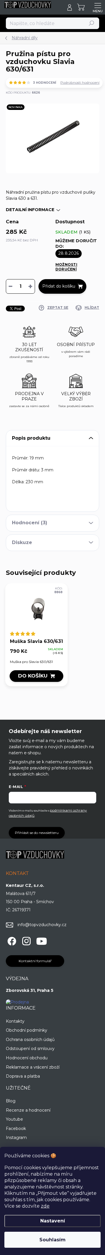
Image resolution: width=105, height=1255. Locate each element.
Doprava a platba (23, 1076)
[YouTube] (41, 940)
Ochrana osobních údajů (30, 1039)
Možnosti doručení (66, 267)
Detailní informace (30, 209)
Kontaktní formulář (35, 961)
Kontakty (15, 1021)
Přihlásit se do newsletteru (37, 832)
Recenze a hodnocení (28, 1110)
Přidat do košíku (58, 286)
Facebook (16, 1128)
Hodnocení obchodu (27, 1057)
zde (45, 1206)
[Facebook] (11, 940)
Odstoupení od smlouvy (30, 1048)
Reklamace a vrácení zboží (33, 1067)
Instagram (16, 1137)
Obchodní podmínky (26, 1030)
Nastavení (52, 1221)
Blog (10, 1101)
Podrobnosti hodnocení (79, 82)
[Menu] (97, 7)
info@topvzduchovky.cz (42, 924)
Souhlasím (52, 1239)
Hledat (91, 23)
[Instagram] (25, 940)
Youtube (14, 1119)
